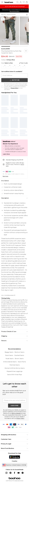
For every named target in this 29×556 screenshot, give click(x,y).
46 (23, 66)
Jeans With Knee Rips (14, 374)
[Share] (26, 14)
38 (3, 66)
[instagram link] (6, 473)
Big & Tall (3, 14)
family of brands (16, 413)
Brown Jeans (19, 358)
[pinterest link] (10, 473)
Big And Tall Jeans (11, 14)
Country (14, 461)
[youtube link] (18, 473)
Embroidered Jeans (10, 362)
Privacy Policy (14, 88)
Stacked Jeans (19, 355)
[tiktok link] (23, 473)
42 (13, 66)
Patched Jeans (14, 365)
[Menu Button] (2, 2)
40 (8, 66)
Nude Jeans (9, 358)
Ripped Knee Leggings (14, 371)
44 (18, 66)
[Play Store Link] (14, 457)
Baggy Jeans (9, 352)
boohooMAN (5, 49)
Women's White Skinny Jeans (14, 368)
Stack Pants (22, 362)
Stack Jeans (9, 355)
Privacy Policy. (20, 418)
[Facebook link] (14, 473)
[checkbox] (2, 87)
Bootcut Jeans (19, 352)
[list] (14, 6)
